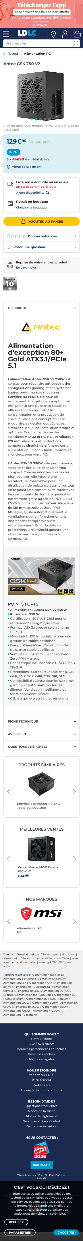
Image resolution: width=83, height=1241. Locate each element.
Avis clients (46, 1044)
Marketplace (42, 1085)
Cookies (60, 1049)
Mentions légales (41, 1059)
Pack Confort (50, 1121)
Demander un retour (41, 1126)
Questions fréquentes (41, 1106)
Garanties (30, 1121)
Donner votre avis (42, 236)
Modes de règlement (41, 1116)
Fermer (41, 25)
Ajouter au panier (46, 222)
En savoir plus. (56, 1213)
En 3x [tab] (13, 152)
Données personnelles (33, 1049)
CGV (32, 1044)
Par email (41, 1165)
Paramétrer (20, 1233)
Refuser (16, 1222)
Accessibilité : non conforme (41, 1090)
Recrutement (41, 1080)
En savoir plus (26, 267)
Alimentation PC (37, 54)
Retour (13, 54)
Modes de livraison (41, 1111)
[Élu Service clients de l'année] (41, 1157)
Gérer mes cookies (41, 1054)
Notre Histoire (41, 1038)
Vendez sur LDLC (41, 1075)
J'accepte (66, 1233)
